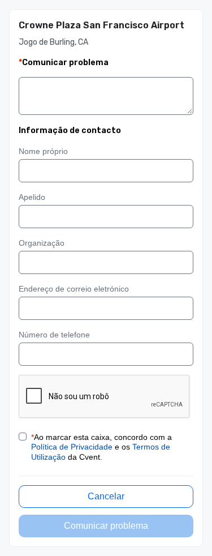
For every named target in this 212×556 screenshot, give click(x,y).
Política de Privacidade (72, 446)
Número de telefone (54, 334)
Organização (41, 242)
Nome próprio (43, 151)
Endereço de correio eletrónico (74, 288)
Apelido (32, 197)
